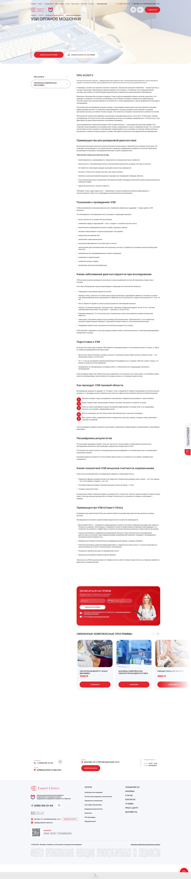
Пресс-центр (75, 4)
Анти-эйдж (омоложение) (93, 805)
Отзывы (91, 4)
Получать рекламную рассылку (98, 617)
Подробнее (95, 684)
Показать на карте (70, 819)
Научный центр (102, 4)
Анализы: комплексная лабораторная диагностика (133, 672)
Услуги (40, 4)
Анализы (129, 791)
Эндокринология (90, 821)
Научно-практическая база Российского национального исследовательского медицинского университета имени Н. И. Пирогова (54, 797)
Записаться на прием (48, 55)
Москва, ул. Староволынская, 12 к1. (102, 762)
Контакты (84, 4)
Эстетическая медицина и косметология (98, 796)
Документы (131, 812)
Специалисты (49, 4)
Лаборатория (59, 4)
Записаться (152, 9)
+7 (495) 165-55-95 (123, 4)
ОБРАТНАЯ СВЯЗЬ (90, 768)
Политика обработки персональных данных (145, 844)
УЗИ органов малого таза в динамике (93, 672)
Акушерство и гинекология (93, 800)
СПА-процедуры (90, 817)
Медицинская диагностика (54, 15)
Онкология (88, 813)
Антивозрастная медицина (94, 792)
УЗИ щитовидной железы (170, 671)
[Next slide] (158, 634)
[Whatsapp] (133, 10)
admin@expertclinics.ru (49, 770)
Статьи (67, 4)
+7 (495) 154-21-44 (45, 763)
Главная (33, 4)
